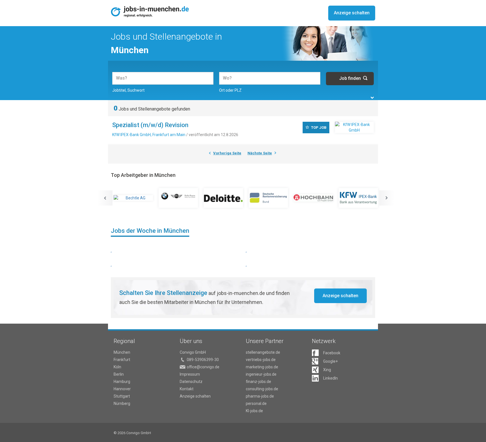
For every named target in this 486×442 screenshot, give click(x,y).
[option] (133, 197)
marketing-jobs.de (262, 367)
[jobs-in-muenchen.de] (150, 11)
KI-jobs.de (254, 411)
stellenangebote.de (263, 352)
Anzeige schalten (352, 12)
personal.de (256, 403)
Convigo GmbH (193, 352)
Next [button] (386, 198)
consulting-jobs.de (262, 389)
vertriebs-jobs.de (261, 359)
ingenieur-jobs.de (261, 374)
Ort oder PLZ (230, 90)
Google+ (330, 361)
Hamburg (122, 381)
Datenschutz (191, 381)
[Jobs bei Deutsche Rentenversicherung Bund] (268, 198)
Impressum (190, 374)
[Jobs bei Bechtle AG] (133, 198)
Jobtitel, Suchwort (128, 90)
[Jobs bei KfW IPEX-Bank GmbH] (358, 198)
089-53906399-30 (203, 359)
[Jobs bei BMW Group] (178, 198)
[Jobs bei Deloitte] (223, 198)
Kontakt (187, 389)
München (122, 352)
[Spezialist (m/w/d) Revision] (354, 127)
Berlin (119, 374)
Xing (327, 369)
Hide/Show (372, 98)
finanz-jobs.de (258, 381)
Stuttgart (122, 396)
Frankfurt (122, 359)
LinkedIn (330, 378)
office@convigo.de (203, 367)
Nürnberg (122, 403)
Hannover (122, 389)
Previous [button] (104, 198)
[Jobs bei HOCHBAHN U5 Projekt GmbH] (313, 198)
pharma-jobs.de (260, 396)
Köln (117, 367)
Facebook (331, 353)
